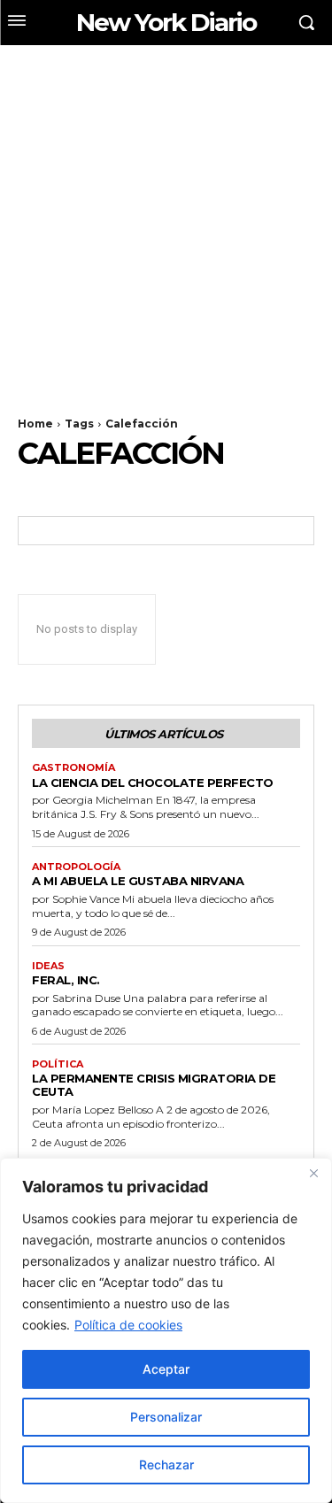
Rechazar (166, 1464)
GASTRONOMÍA (73, 768)
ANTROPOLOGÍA (76, 867)
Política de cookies (128, 1324)
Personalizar (166, 1416)
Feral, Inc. (66, 980)
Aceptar (166, 1368)
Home (35, 423)
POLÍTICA (57, 1064)
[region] (166, 1330)
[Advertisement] (166, 220)
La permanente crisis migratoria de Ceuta (153, 1084)
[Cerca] (313, 1172)
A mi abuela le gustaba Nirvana (137, 881)
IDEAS (48, 966)
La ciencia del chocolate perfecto (153, 782)
